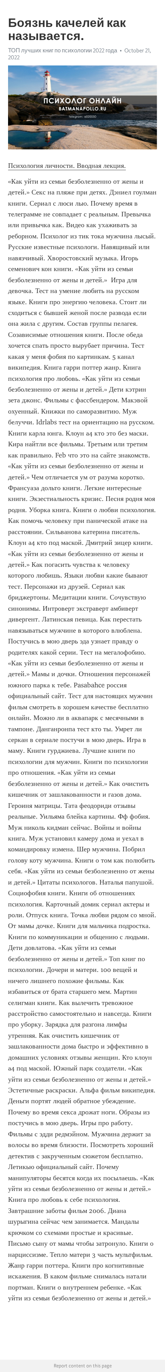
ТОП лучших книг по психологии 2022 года (62, 50)
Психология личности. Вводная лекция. (67, 165)
